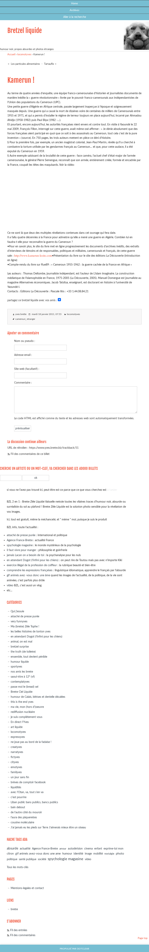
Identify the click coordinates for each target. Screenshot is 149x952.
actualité (25, 848)
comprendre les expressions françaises (29, 570)
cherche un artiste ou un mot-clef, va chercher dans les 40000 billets (49, 469)
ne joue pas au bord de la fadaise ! (31, 742)
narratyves (17, 752)
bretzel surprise (20, 646)
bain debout (18, 807)
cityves (15, 762)
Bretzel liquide (24, 30)
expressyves (18, 737)
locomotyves (24, 54)
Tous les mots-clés (17, 867)
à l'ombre (112, 489)
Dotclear (83, 949)
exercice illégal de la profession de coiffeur (32, 565)
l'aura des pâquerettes (24, 817)
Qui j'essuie (17, 611)
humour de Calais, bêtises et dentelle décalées (38, 696)
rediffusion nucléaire (23, 712)
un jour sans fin (20, 777)
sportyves (16, 666)
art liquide (17, 727)
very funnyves (19, 621)
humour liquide (20, 661)
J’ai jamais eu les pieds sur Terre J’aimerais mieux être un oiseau (48, 827)
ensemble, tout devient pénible (29, 656)
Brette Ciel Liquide (21, 691)
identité (78, 853)
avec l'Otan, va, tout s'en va (27, 792)
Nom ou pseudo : (24, 341)
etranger (31, 319)
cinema (88, 848)
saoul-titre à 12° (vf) (23, 676)
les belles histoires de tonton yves (30, 631)
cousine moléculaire (22, 822)
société (42, 859)
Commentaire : (23, 382)
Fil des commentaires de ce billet (30, 454)
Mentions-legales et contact (27, 888)
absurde (12, 848)
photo (120, 853)
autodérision (75, 848)
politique (12, 859)
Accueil (11, 54)
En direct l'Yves (20, 722)
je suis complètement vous (26, 717)
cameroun (20, 319)
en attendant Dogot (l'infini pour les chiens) (32, 560)
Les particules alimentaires (25, 64)
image (88, 853)
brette (14, 909)
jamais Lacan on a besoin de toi (25, 555)
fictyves (15, 757)
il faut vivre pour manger (21, 550)
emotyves (16, 767)
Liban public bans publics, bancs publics (34, 802)
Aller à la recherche (74, 17)
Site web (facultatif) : (26, 368)
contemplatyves (20, 681)
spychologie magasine (20, 545)
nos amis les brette (22, 671)
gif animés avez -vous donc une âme (28, 575)
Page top (142, 938)
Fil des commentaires (22, 935)
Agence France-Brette (20, 540)
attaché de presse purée (21, 535)
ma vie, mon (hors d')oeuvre (27, 706)
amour (62, 849)
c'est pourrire (18, 797)
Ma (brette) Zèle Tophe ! (25, 626)
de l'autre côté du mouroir (26, 812)
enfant (98, 848)
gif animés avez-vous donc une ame (38, 853)
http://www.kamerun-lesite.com (33, 255)
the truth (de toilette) (23, 651)
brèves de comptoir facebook (28, 782)
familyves (16, 772)
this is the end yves (22, 701)
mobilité (98, 853)
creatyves (16, 747)
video (10, 585)
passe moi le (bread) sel (24, 686)
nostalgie (109, 854)
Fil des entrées (18, 930)
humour (67, 853)
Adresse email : (23, 355)
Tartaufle (49, 64)
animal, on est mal (21, 641)
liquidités (16, 787)
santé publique (27, 859)
